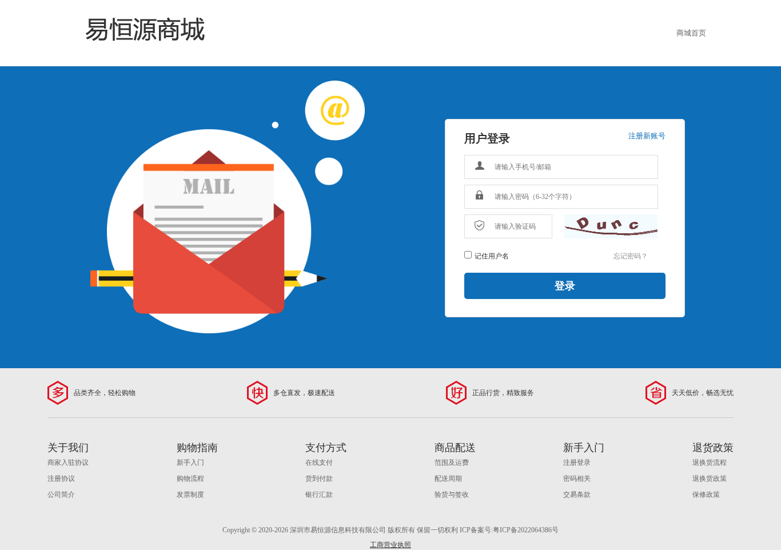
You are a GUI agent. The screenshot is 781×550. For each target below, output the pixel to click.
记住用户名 (492, 256)
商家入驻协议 (68, 463)
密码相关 (577, 479)
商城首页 (691, 33)
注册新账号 (647, 135)
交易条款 (577, 495)
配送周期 (448, 479)
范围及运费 (452, 463)
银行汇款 (319, 495)
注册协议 (61, 479)
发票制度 (190, 495)
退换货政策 (709, 479)
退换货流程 (709, 463)
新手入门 (190, 463)
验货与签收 (452, 495)
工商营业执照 (390, 545)
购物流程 (190, 479)
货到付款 (319, 479)
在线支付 (319, 463)
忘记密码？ (630, 256)
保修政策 (706, 495)
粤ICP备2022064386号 (526, 530)
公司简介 (61, 495)
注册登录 (577, 463)
